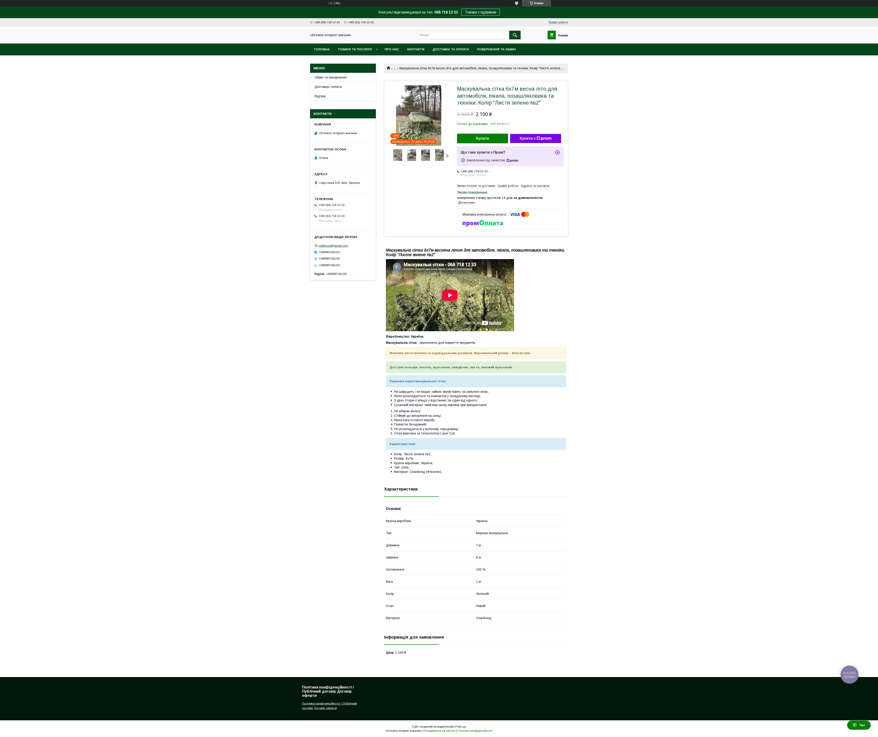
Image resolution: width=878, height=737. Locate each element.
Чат (862, 725)
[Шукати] (515, 35)
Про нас (392, 49)
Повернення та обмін (496, 49)
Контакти (415, 49)
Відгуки (320, 96)
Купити (482, 138)
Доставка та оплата (451, 49)
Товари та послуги (355, 49)
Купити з (527, 138)
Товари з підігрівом (480, 12)
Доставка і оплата (328, 87)
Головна (321, 49)
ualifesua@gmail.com (333, 245)
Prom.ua (460, 726)
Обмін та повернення (331, 77)
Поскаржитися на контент (439, 730)
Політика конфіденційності (475, 730)
